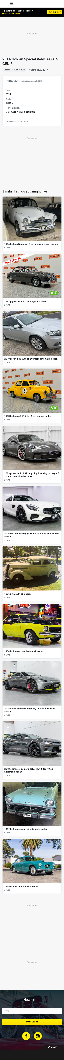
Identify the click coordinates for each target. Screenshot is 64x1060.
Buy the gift (55, 12)
